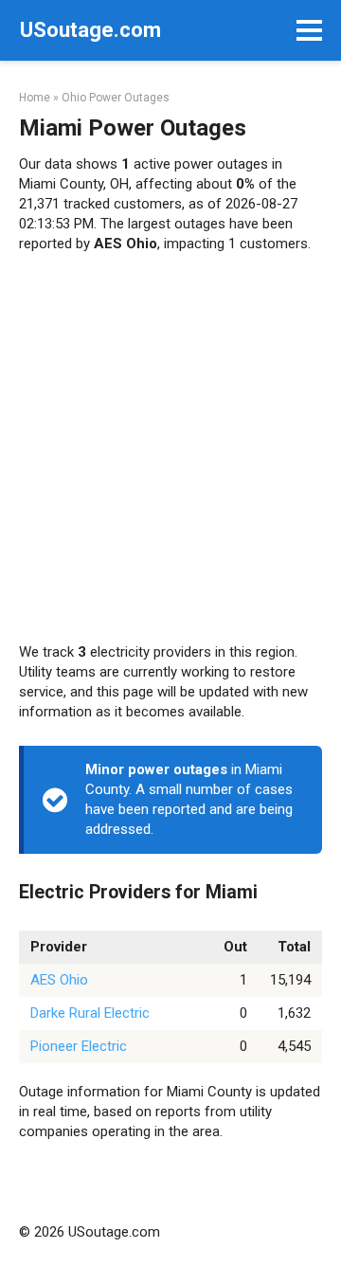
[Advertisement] (170, 448)
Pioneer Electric (78, 1046)
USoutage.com (90, 30)
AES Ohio (59, 979)
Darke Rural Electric (90, 1013)
